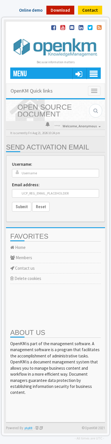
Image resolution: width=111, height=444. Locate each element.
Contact (90, 10)
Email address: (26, 184)
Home (20, 247)
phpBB (28, 428)
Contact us (24, 268)
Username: (22, 164)
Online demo (31, 10)
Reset (41, 206)
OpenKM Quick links (32, 90)
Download (60, 10)
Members (23, 257)
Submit (22, 206)
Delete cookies (27, 278)
